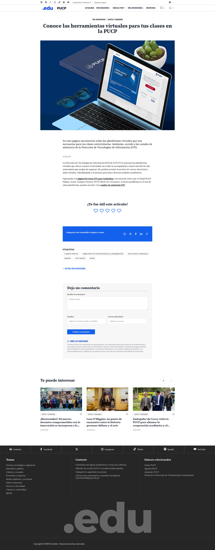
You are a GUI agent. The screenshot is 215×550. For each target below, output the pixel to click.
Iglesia (9, 493)
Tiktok (140, 449)
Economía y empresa (15, 475)
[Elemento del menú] (162, 8)
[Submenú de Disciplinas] (156, 8)
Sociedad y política (15, 468)
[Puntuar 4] (113, 211)
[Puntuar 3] (107, 211)
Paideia (67, 258)
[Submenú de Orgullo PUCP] (125, 8)
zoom (92, 258)
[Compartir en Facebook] (136, 234)
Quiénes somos (100, 3)
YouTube (201, 449)
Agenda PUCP (150, 468)
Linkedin (17, 449)
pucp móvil (80, 258)
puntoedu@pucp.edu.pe (88, 478)
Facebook (48, 449)
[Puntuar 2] (101, 211)
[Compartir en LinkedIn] (141, 234)
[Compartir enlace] (80, 414)
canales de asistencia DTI (113, 185)
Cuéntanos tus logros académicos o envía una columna (101, 464)
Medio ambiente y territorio (19, 479)
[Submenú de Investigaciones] (110, 8)
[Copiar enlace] (147, 234)
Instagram (109, 449)
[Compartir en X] (130, 234)
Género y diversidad (15, 486)
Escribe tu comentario (76, 294)
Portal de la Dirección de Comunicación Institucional (169, 475)
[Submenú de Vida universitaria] (143, 8)
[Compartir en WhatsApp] (124, 234)
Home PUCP (150, 465)
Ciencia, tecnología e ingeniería (20, 465)
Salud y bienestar (14, 482)
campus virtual (71, 254)
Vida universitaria (98, 19)
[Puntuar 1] (95, 211)
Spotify (171, 449)
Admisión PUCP (151, 472)
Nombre (70, 317)
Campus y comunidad (115, 19)
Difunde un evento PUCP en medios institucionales (99, 468)
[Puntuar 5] (119, 211)
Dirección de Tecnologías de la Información (103, 254)
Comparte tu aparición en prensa (91, 472)
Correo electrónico (115, 317)
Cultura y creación (14, 472)
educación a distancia (138, 254)
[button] (171, 380)
